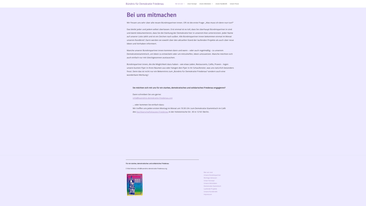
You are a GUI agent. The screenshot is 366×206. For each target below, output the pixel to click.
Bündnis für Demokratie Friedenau (145, 3)
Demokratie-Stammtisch (212, 186)
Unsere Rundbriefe (221, 4)
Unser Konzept (192, 4)
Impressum (208, 194)
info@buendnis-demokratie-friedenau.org (152, 98)
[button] (184, 4)
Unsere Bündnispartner (212, 175)
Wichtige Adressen (210, 178)
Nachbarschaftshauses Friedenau (152, 111)
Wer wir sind (179, 4)
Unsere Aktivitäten (205, 4)
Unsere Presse (234, 4)
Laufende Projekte (210, 189)
